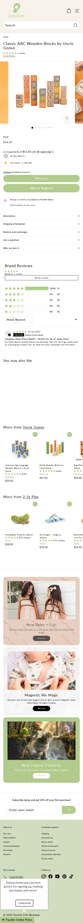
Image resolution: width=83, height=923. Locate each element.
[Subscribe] (69, 810)
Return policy (47, 842)
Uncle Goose (9, 56)
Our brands (8, 850)
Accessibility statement (51, 854)
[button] (10, 53)
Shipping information (14, 224)
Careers (6, 842)
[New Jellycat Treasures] (41, 741)
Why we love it (11, 248)
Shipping (7, 172)
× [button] (46, 876)
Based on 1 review (13, 274)
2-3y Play (31, 497)
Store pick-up (47, 838)
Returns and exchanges (15, 232)
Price (6, 137)
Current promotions (11, 846)
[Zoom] (66, 118)
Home (5, 37)
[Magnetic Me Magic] (41, 670)
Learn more (24, 903)
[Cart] (68, 10)
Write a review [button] (41, 278)
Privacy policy (47, 859)
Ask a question (11, 240)
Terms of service (48, 850)
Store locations (9, 838)
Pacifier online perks (50, 846)
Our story (7, 834)
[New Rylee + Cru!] (41, 600)
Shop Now (42, 638)
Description (9, 216)
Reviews (7, 854)
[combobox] (41, 25)
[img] (20, 331)
